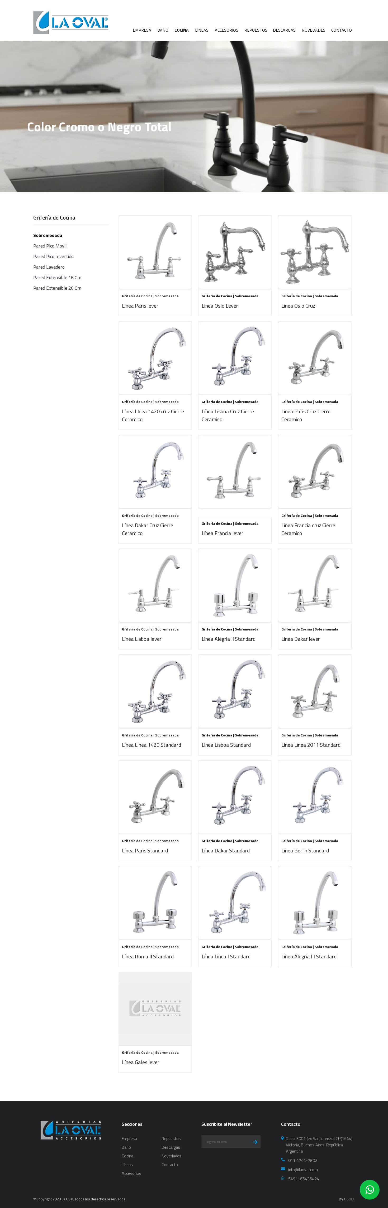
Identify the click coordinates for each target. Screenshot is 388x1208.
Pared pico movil (50, 245)
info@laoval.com (303, 1169)
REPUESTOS (255, 30)
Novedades (171, 1156)
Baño (126, 1147)
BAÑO (162, 30)
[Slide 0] (194, 183)
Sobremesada (47, 235)
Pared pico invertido (53, 256)
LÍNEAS (202, 30)
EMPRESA (142, 30)
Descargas (171, 1147)
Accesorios (131, 1173)
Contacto (170, 1164)
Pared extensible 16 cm (57, 277)
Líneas (127, 1164)
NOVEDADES (313, 30)
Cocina (127, 1156)
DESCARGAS (284, 30)
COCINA (181, 30)
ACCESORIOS (226, 30)
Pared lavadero (49, 266)
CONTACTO (341, 30)
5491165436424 (303, 1179)
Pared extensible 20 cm (57, 288)
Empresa (129, 1138)
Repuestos (171, 1138)
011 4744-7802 (302, 1160)
